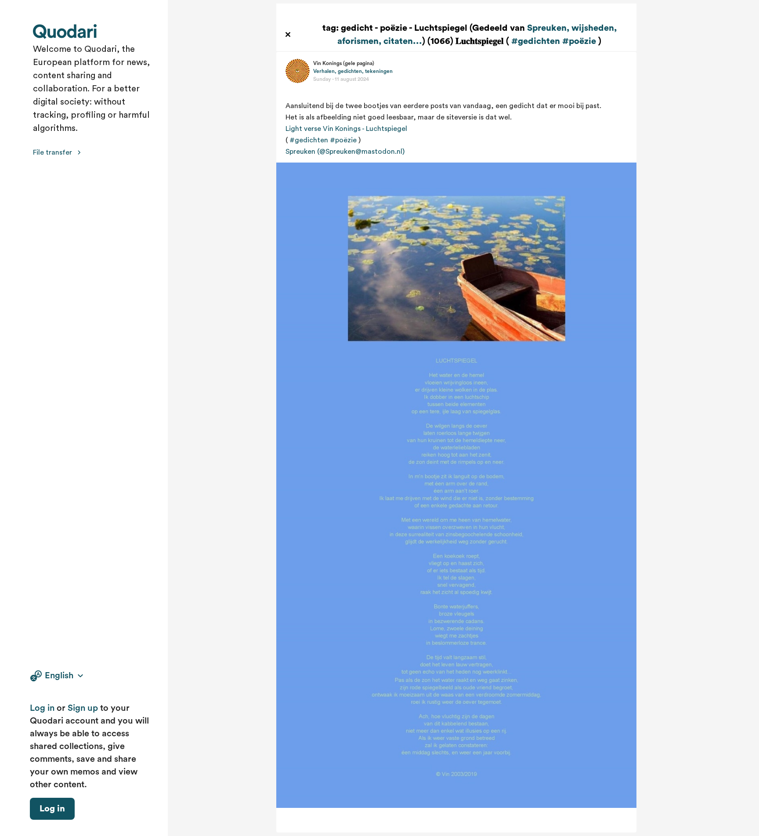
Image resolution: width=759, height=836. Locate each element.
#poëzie (579, 41)
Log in (42, 708)
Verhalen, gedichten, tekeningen (353, 71)
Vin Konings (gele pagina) (343, 63)
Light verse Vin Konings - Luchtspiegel (346, 128)
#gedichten (535, 41)
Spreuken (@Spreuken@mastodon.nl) (345, 151)
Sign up (83, 708)
